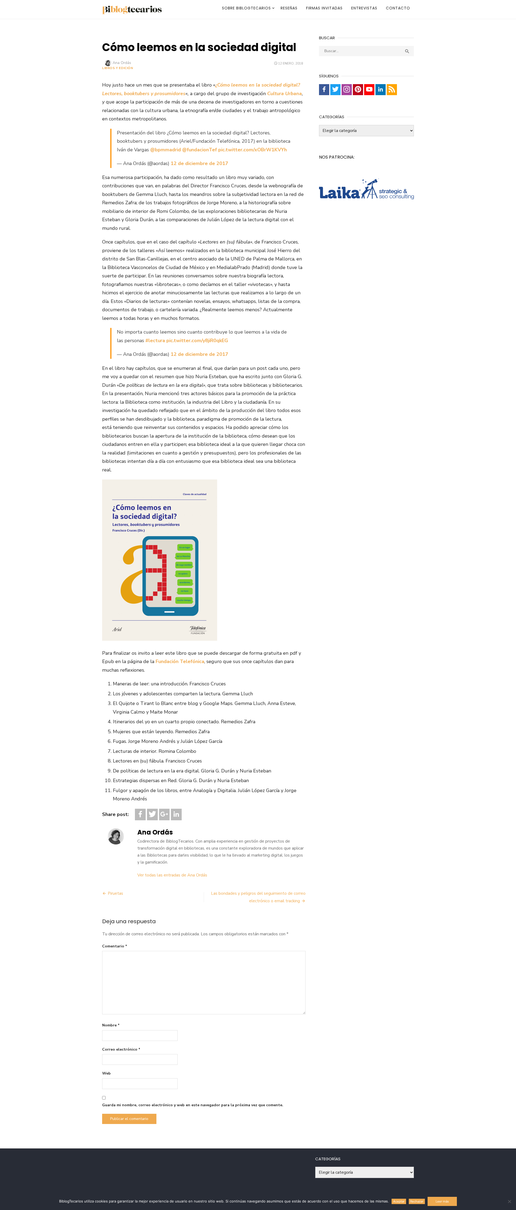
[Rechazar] (509, 1201)
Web (106, 1073)
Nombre (111, 1025)
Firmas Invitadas (324, 8)
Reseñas (289, 8)
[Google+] (164, 814)
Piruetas (115, 893)
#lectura (155, 340)
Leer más (442, 1201)
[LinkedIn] (176, 814)
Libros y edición (117, 68)
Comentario (114, 946)
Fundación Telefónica (180, 661)
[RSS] (392, 89)
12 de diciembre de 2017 (199, 163)
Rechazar (416, 1201)
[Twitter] (152, 814)
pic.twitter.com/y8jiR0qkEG (197, 340)
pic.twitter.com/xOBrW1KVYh (252, 149)
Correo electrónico (121, 1049)
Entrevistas (364, 8)
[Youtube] (369, 89)
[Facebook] (140, 814)
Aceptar (398, 1201)
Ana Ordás (122, 62)
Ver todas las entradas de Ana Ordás (172, 875)
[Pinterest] (358, 89)
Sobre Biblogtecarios (246, 8)
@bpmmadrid (165, 149)
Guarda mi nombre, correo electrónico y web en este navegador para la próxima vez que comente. (192, 1105)
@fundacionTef (199, 149)
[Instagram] (347, 89)
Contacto (398, 8)
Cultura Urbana (284, 93)
